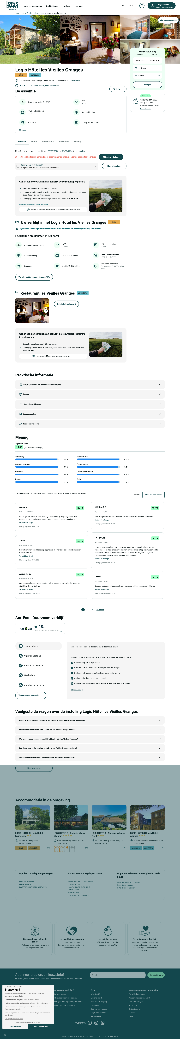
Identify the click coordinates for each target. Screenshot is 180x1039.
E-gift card (95, 1005)
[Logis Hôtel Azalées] (147, 817)
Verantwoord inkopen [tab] (34, 685)
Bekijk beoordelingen (52, 85)
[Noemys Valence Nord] (109, 817)
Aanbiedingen (52, 6)
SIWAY (116, 1036)
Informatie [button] (64, 141)
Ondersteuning (134, 1009)
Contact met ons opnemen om (64, 1005)
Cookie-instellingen (136, 1001)
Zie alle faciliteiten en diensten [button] (34, 277)
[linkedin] (102, 1023)
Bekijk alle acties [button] (76, 690)
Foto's (131, 1016)
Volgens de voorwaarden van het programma (33, 204)
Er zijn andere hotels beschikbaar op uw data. (40, 166)
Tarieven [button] (22, 141)
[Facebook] (90, 1023)
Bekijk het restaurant (66, 304)
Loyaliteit (66, 6)
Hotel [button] (34, 141)
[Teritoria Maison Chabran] (71, 817)
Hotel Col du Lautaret (125, 885)
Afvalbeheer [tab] (30, 675)
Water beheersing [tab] (32, 655)
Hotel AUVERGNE (25, 884)
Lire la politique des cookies (14, 1019)
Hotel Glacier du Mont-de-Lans (128, 882)
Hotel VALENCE (74, 890)
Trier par (136, 495)
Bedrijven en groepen (99, 1009)
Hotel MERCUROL (74, 884)
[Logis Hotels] (12, 5)
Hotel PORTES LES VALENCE (79, 895)
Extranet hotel (96, 998)
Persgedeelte (96, 1016)
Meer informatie (145, 109)
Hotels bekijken (114, 166)
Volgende (97, 610)
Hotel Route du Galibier (126, 888)
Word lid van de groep (99, 1001)
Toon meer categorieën (28, 695)
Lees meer (78, 6)
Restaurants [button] (48, 141)
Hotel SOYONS (73, 892)
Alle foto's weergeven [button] (168, 20)
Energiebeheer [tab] (31, 646)
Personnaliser (15, 1027)
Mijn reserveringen (60, 994)
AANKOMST (139, 54)
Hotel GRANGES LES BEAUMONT (80, 881)
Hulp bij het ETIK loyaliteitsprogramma (67, 1001)
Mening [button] (77, 141)
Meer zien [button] (22, 130)
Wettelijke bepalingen (137, 994)
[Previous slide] (18, 311)
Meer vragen (33, 768)
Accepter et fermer (41, 1027)
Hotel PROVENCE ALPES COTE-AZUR (32, 887)
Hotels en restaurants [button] (32, 6)
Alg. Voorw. (133, 1005)
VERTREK (154, 54)
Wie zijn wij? (95, 994)
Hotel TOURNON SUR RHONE (79, 887)
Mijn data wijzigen (111, 157)
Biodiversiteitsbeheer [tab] (34, 665)
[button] (5, 1035)
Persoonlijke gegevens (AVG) (139, 998)
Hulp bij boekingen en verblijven (65, 998)
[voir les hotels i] (99, 166)
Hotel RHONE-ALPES (26, 881)
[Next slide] (46, 311)
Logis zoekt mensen (98, 1012)
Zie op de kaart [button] (75, 80)
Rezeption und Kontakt (32, 404)
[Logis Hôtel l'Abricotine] (32, 817)
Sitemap (132, 1012)
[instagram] (96, 1023)
